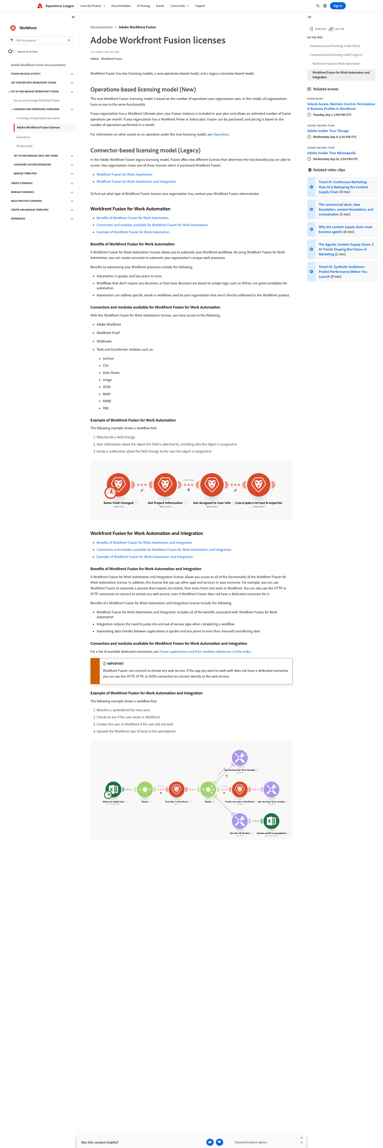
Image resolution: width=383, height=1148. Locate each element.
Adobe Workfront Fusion (137, 27)
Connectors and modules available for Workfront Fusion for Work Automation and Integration (164, 549)
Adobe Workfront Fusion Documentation (38, 65)
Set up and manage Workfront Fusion (35, 91)
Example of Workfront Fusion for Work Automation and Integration (145, 556)
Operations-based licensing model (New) (335, 46)
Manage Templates (25, 173)
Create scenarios (22, 183)
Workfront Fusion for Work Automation (124, 174)
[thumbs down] (219, 1142)
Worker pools (24, 146)
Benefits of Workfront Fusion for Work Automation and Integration (144, 542)
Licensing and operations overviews (36, 109)
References (18, 218)
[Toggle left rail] (73, 17)
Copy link (339, 28)
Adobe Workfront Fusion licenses (38, 127)
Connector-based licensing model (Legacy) (336, 55)
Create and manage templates (30, 210)
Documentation (101, 27)
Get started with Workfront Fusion (33, 82)
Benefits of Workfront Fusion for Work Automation (133, 218)
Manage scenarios (22, 192)
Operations (221, 134)
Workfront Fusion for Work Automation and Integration (136, 181)
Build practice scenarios (26, 201)
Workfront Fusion (111, 59)
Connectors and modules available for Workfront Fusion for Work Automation (152, 225)
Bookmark (320, 28)
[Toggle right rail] (309, 17)
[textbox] (40, 40)
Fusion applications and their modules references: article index (205, 651)
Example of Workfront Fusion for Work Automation (133, 232)
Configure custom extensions (32, 164)
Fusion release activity (26, 74)
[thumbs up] (210, 1142)
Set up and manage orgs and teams (36, 155)
